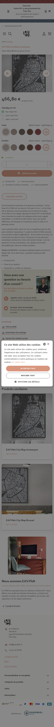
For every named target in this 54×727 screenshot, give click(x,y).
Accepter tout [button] (27, 368)
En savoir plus (18, 362)
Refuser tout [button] (28, 375)
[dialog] (27, 363)
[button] (27, 382)
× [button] (48, 344)
